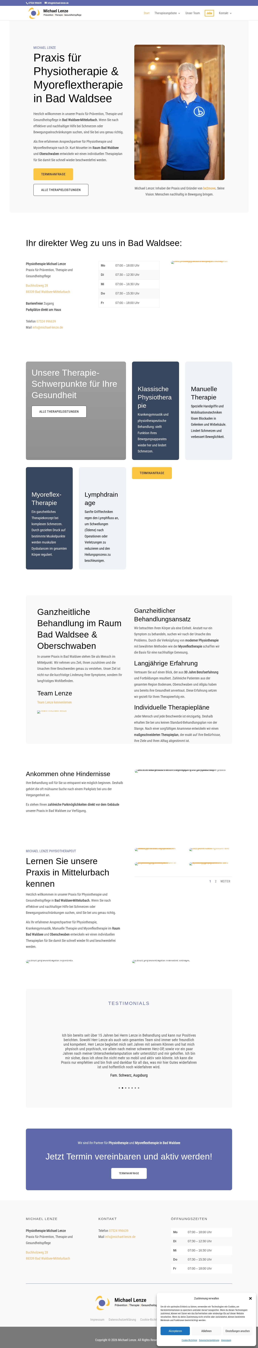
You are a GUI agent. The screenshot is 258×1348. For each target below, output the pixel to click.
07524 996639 (46, 321)
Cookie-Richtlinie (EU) (154, 1319)
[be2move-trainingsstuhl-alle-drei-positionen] (210, 848)
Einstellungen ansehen (238, 1331)
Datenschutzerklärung (209, 1340)
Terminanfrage (53, 174)
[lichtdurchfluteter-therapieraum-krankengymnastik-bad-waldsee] (156, 862)
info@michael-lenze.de (47, 327)
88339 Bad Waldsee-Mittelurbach (48, 292)
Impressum (226, 1340)
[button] (250, 1298)
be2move (209, 188)
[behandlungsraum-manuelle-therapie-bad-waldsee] (156, 848)
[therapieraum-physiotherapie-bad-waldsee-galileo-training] (210, 862)
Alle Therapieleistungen (61, 190)
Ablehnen (206, 1331)
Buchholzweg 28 (37, 285)
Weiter (225, 881)
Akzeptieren (175, 1331)
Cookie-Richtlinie (189, 1340)
